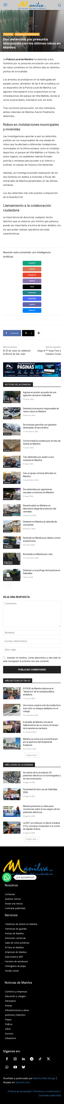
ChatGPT (32, 263)
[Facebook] (7, 1059)
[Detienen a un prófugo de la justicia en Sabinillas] (12, 575)
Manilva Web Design (44, 1078)
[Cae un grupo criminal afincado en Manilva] (12, 478)
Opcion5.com (22, 1082)
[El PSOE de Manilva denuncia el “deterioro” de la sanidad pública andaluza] (12, 693)
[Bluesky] (23, 1067)
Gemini (32, 281)
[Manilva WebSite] (32, 5)
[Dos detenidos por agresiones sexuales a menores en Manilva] (12, 494)
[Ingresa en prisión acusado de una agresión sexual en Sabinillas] (12, 397)
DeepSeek (32, 298)
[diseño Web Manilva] (32, 369)
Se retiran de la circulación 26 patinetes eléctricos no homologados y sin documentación (42, 775)
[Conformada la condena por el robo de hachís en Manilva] (12, 445)
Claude (32, 269)
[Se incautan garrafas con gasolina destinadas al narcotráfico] (12, 429)
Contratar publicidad (50, 1095)
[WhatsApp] (7, 1067)
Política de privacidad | (20, 1091)
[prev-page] (5, 586)
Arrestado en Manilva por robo (38, 554)
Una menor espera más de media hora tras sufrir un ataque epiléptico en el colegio (42, 708)
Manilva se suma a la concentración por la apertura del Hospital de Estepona (40, 742)
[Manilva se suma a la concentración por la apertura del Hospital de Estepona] (12, 744)
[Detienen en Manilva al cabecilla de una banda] (12, 526)
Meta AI (32, 310)
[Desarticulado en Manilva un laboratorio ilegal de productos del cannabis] (12, 510)
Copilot (32, 304)
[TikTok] (40, 1059)
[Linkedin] (23, 1059)
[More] (38, 333)
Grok (32, 287)
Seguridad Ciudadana (27, 34)
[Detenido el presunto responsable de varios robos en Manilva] (12, 413)
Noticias (8, 34)
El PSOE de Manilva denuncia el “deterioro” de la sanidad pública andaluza (38, 691)
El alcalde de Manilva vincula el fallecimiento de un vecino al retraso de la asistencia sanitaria (40, 725)
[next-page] (10, 586)
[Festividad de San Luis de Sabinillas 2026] (12, 794)
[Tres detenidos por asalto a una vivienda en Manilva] (12, 462)
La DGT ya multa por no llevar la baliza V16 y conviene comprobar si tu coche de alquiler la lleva (41, 826)
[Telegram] (31, 1059)
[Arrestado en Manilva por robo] (12, 559)
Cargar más (31, 755)
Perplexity (32, 292)
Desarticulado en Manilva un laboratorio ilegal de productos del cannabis (39, 508)
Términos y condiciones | (47, 1091)
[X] (48, 1059)
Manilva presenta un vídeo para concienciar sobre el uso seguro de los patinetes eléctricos (41, 809)
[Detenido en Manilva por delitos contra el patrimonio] (12, 542)
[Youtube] (15, 1067)
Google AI (32, 275)
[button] (6, 877)
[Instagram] (15, 1059)
